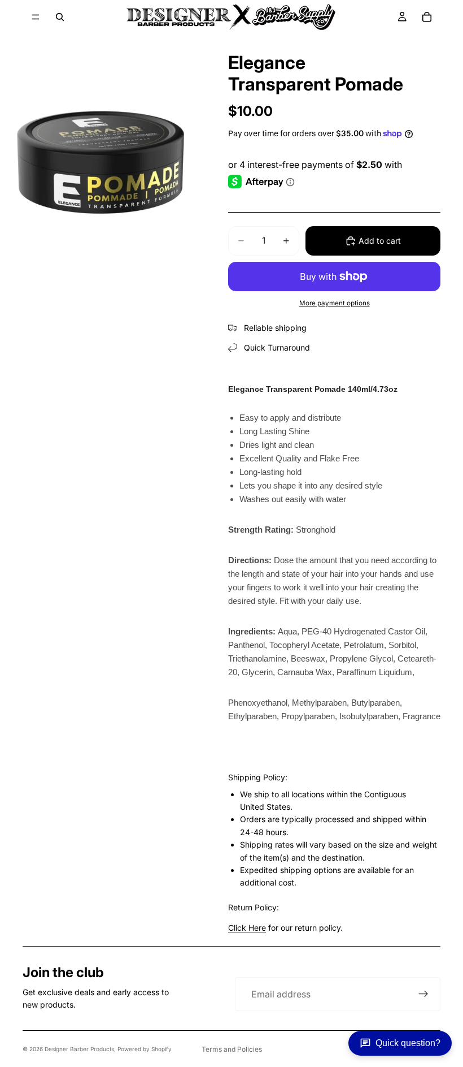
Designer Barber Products (79, 1049)
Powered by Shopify (144, 1049)
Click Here (247, 927)
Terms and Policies (232, 1049)
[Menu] (36, 17)
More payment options (334, 303)
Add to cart (380, 240)
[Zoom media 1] (100, 160)
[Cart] (426, 17)
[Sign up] (423, 994)
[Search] (59, 17)
